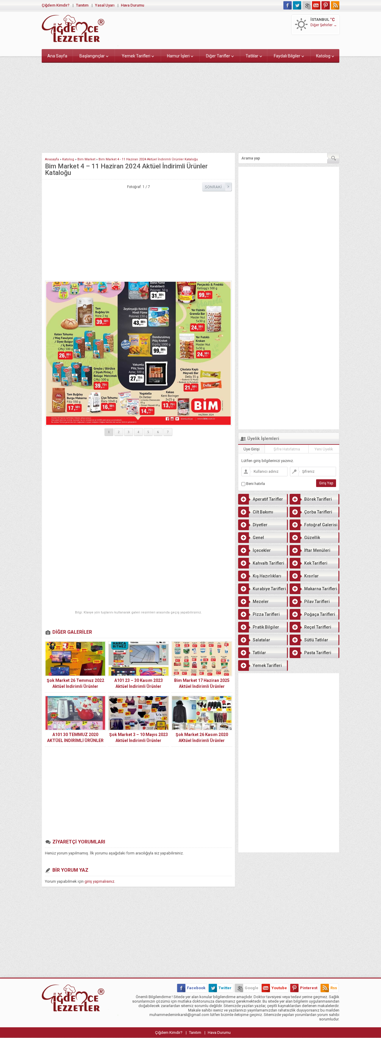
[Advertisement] (190, 106)
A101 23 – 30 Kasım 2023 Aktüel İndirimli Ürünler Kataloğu (138, 686)
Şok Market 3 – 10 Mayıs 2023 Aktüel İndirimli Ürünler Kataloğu (138, 740)
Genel (258, 537)
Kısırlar (311, 576)
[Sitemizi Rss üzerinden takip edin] (335, 5)
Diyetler (260, 524)
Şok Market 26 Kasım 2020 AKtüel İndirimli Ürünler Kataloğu (202, 740)
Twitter (225, 988)
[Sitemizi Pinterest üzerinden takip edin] (325, 5)
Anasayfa (52, 159)
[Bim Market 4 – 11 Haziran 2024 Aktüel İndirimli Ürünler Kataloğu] (138, 353)
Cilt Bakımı (263, 512)
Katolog (323, 56)
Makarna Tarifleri (320, 588)
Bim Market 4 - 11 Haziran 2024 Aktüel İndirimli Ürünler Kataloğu (148, 159)
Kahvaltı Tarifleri (268, 563)
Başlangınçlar (92, 56)
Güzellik (312, 537)
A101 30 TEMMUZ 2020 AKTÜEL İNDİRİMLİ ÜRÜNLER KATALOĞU (75, 740)
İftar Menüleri (317, 550)
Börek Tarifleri (318, 499)
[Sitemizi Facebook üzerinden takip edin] (287, 5)
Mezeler (261, 601)
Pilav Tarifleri (317, 601)
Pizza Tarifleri (266, 614)
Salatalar (261, 640)
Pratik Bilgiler (266, 627)
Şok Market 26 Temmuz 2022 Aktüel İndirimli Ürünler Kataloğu (75, 686)
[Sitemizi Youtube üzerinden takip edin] (316, 5)
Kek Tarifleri (315, 563)
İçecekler (262, 550)
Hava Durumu (132, 5)
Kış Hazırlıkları (267, 576)
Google (251, 988)
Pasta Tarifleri (317, 652)
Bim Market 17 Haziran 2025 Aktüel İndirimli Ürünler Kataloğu (201, 686)
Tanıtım (82, 5)
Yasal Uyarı (104, 5)
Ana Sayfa (57, 56)
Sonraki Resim (217, 186)
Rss (333, 988)
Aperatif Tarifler (268, 499)
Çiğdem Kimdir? (55, 5)
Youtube (279, 988)
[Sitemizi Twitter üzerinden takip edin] (297, 5)
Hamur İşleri (178, 56)
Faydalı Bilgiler (287, 56)
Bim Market (86, 159)
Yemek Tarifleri (136, 56)
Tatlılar (252, 56)
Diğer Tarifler (218, 56)
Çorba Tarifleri (318, 512)
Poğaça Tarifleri (319, 614)
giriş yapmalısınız (99, 881)
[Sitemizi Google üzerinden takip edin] (306, 5)
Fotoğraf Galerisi (321, 524)
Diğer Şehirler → (323, 25)
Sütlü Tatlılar (316, 640)
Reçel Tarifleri (317, 627)
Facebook (196, 988)
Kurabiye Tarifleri (269, 588)
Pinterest (308, 988)
